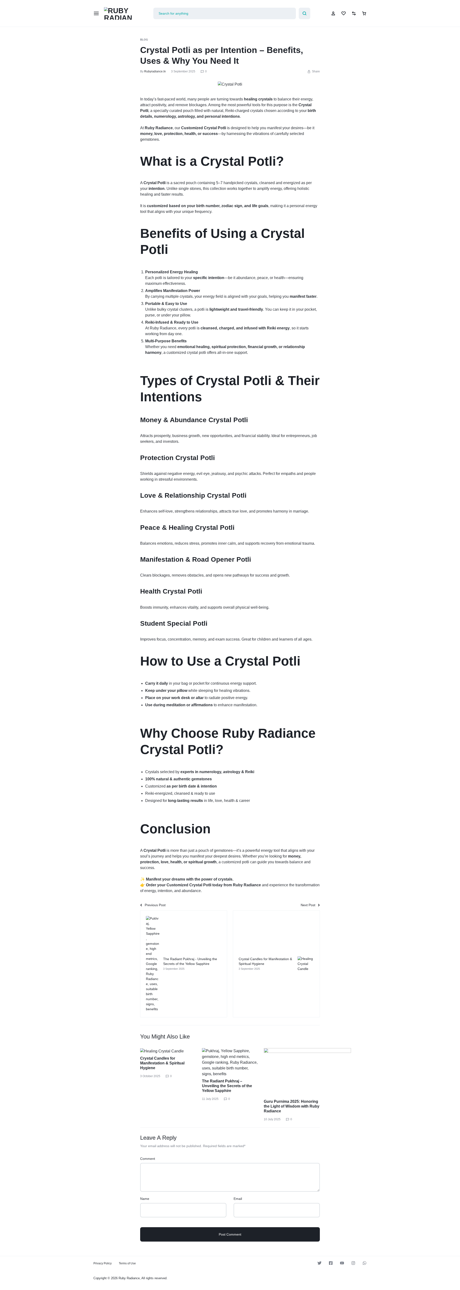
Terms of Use (127, 1263)
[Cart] (364, 13)
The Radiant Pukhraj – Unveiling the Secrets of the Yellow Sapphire (227, 1086)
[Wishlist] (343, 13)
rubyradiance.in (155, 71)
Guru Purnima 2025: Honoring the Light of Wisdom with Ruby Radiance (291, 1106)
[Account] (333, 13)
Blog (144, 39)
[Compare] (353, 13)
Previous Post (155, 905)
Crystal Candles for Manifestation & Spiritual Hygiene (162, 1063)
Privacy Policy (102, 1263)
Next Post (308, 905)
